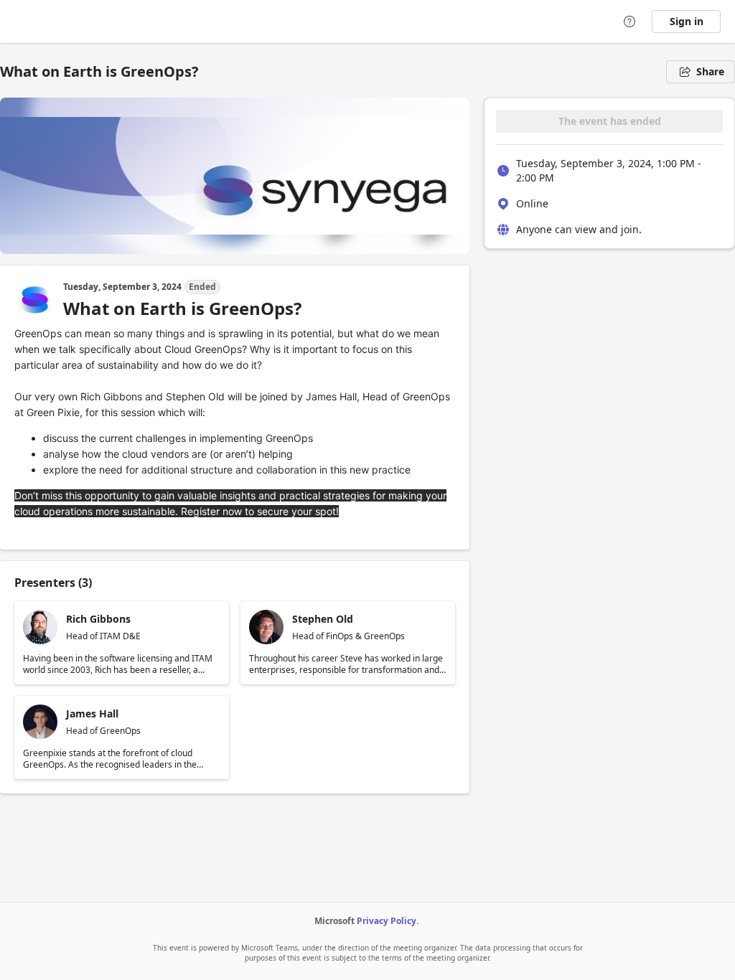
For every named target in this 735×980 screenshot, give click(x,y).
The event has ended (609, 121)
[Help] (629, 21)
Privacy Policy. (387, 921)
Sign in (686, 21)
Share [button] (710, 71)
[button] (121, 642)
